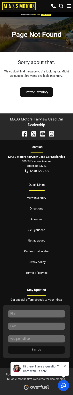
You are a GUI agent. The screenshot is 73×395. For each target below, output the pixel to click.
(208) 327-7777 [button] (39, 171)
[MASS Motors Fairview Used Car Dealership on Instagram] (50, 133)
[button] (53, 6)
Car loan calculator (36, 251)
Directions (36, 208)
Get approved (36, 240)
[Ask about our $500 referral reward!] (36, 14)
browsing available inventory (43, 76)
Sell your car (36, 230)
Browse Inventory (36, 92)
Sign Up (36, 349)
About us (36, 219)
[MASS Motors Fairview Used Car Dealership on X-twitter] (32, 133)
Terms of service (36, 273)
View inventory (36, 198)
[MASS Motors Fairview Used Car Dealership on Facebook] (23, 133)
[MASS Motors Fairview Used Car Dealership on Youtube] (41, 133)
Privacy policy (37, 262)
